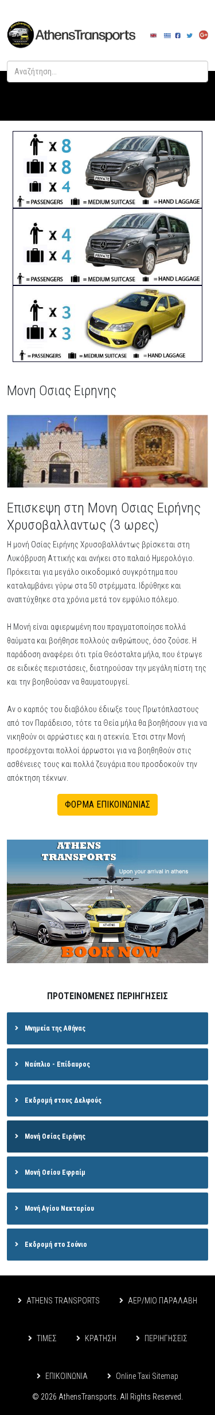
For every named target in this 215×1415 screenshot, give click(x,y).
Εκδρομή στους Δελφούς (62, 1100)
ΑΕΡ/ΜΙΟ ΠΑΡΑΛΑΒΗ (162, 1300)
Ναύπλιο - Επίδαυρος (56, 1064)
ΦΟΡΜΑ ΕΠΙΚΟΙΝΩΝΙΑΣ (107, 804)
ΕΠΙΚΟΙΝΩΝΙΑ (66, 1376)
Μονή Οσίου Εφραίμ (54, 1172)
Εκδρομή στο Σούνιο (55, 1245)
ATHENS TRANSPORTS (63, 1300)
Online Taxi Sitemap (147, 1376)
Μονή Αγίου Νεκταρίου (58, 1209)
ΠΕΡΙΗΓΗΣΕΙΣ (165, 1338)
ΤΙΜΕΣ (47, 1338)
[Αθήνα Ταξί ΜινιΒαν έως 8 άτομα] (107, 170)
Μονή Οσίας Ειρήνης (54, 1136)
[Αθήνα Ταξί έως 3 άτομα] (107, 324)
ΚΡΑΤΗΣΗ (100, 1338)
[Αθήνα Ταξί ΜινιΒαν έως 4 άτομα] (107, 247)
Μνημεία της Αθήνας (54, 1028)
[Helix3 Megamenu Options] (192, 96)
